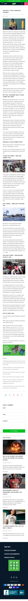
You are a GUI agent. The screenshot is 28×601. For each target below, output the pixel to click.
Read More (5, 471)
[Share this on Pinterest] (13, 395)
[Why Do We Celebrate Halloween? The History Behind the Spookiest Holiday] (14, 454)
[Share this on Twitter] (6, 395)
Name (4, 408)
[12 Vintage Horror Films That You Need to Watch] (14, 524)
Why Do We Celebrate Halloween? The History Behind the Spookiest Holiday (13, 458)
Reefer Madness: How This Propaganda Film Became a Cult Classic (12, 492)
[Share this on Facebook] (9, 395)
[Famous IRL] (14, 3)
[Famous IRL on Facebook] (11, 577)
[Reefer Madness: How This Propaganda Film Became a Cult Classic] (14, 488)
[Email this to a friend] (21, 395)
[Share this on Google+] (17, 395)
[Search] (22, 3)
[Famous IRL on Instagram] (16, 577)
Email (4, 414)
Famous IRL (15, 581)
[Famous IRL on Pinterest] (14, 577)
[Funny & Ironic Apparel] (14, 355)
